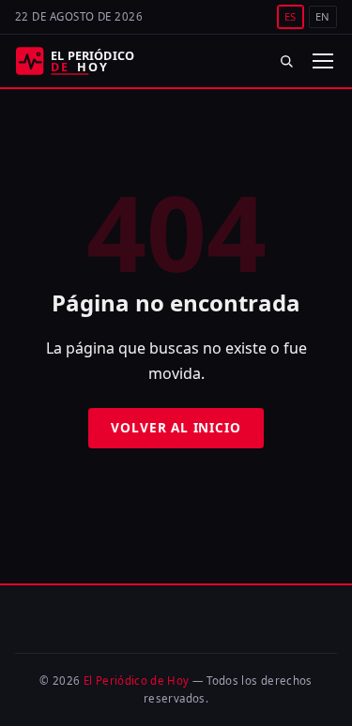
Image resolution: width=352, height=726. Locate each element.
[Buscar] (286, 60)
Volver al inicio (175, 427)
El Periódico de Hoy (137, 680)
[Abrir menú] (322, 61)
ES (290, 16)
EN (322, 16)
